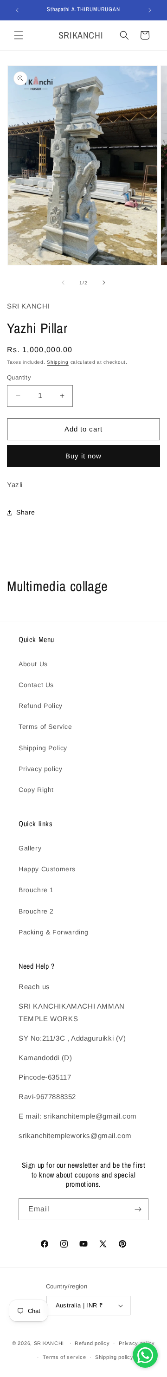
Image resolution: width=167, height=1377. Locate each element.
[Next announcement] (150, 10)
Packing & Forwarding (54, 932)
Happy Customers (47, 869)
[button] (18, 35)
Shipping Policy (43, 748)
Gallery (30, 848)
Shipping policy (114, 1357)
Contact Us (36, 684)
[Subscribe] (138, 1209)
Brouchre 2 (36, 911)
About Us (33, 664)
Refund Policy (41, 705)
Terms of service (64, 1357)
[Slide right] (104, 282)
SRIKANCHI (49, 1342)
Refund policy (92, 1343)
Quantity (19, 377)
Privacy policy (40, 768)
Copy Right (36, 789)
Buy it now (83, 456)
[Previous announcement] (17, 10)
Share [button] (25, 512)
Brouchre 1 (36, 890)
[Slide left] (63, 282)
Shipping (58, 362)
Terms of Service (45, 726)
